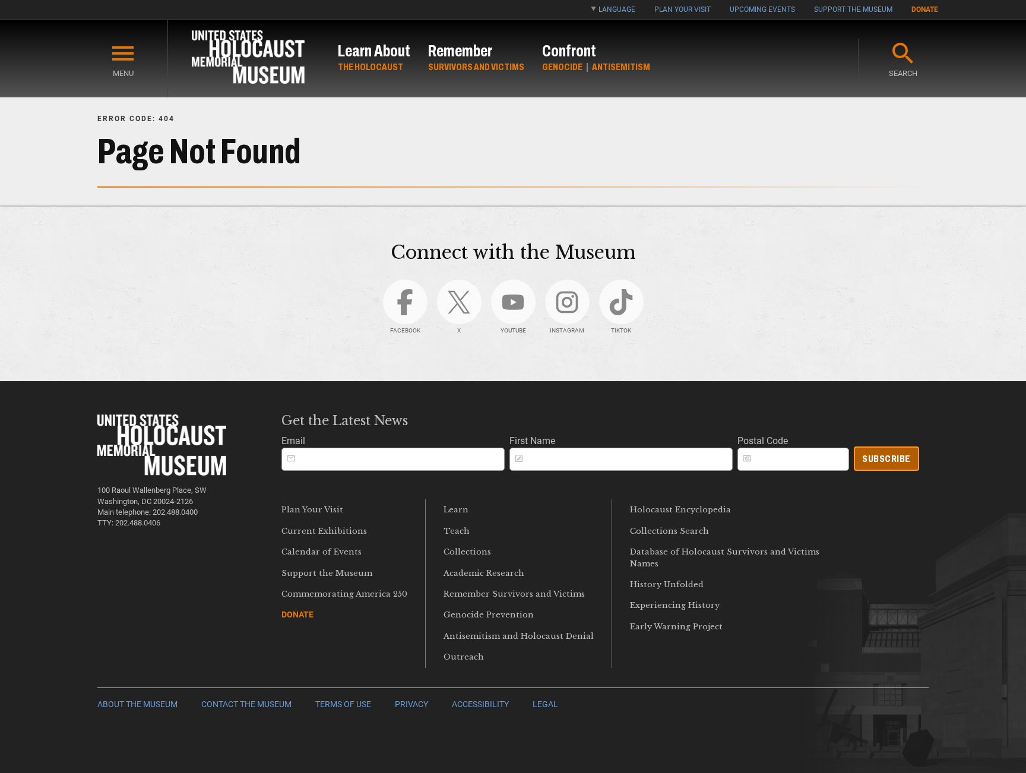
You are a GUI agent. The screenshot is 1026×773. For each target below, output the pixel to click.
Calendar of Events (321, 552)
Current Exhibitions (324, 531)
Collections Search (669, 531)
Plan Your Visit (682, 9)
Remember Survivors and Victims (514, 594)
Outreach (464, 657)
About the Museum (137, 704)
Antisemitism (621, 67)
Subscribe (886, 459)
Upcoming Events (762, 9)
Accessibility (480, 704)
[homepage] (248, 59)
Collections (467, 552)
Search (903, 73)
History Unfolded (667, 584)
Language (616, 9)
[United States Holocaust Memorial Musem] (161, 472)
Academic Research (484, 573)
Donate (924, 9)
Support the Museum (853, 9)
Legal (545, 704)
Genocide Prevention (489, 615)
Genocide (562, 67)
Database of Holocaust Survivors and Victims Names (724, 557)
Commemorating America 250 (344, 594)
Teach (457, 531)
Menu (123, 73)
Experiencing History (675, 605)
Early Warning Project (676, 627)
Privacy (411, 704)
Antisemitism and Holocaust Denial (519, 636)
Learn (456, 510)
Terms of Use (343, 704)
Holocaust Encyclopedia (680, 510)
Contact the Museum (246, 704)
